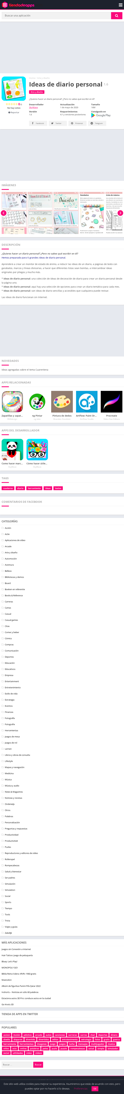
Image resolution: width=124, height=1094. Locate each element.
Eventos (9, 705)
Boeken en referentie (15, 589)
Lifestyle (9, 761)
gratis (106, 1039)
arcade (38, 1034)
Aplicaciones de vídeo (15, 540)
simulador (113, 1048)
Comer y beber (12, 632)
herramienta (34, 488)
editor (55, 1039)
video (29, 1053)
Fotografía (10, 718)
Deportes (9, 656)
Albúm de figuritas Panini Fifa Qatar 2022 (21, 986)
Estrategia (9, 699)
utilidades (18, 1053)
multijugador (97, 1043)
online (23, 1048)
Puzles (8, 847)
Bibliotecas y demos (14, 577)
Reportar (14, 112)
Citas (7, 626)
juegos (62, 1043)
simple (101, 1048)
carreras (72, 1034)
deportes (102, 1034)
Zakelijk (8, 932)
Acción (8, 527)
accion (6, 1034)
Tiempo (8, 908)
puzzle (64, 1048)
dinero (114, 1034)
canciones (60, 1034)
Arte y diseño (43, 78)
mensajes (83, 1043)
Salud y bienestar (13, 871)
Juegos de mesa (12, 736)
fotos (97, 1039)
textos (58, 488)
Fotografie (10, 724)
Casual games (11, 620)
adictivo (28, 1034)
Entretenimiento (13, 687)
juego (53, 1043)
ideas (48, 488)
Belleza (8, 570)
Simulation (10, 889)
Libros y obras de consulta (17, 754)
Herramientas (11, 730)
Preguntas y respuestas (16, 828)
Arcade (8, 546)
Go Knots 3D (8, 1004)
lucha (72, 1043)
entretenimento (70, 1039)
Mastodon (7, 979)
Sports (8, 902)
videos (38, 1053)
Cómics (8, 638)
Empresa (9, 675)
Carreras (9, 601)
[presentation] (3, 213)
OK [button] (94, 1088)
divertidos (44, 1039)
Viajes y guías (11, 926)
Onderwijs (10, 804)
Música (8, 779)
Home (32, 78)
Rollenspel (10, 859)
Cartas (8, 607)
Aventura (9, 564)
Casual (8, 613)
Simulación (10, 883)
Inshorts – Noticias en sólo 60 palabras (20, 992)
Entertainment (12, 681)
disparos (18, 1039)
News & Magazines (14, 791)
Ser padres (10, 877)
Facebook (39, 123)
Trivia (7, 920)
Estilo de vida (11, 693)
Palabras (9, 816)
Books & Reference (14, 595)
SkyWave (33, 107)
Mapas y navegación (14, 767)
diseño (6, 1039)
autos (48, 1034)
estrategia (86, 1039)
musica (111, 1043)
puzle (54, 1048)
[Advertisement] (62, 47)
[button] (116, 15)
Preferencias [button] (81, 1088)
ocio (14, 1048)
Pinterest (79, 123)
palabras (34, 1048)
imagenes (41, 1043)
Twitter (58, 123)
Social (7, 896)
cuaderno (8, 488)
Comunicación (12, 650)
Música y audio (12, 785)
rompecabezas (77, 1048)
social (6, 1053)
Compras (9, 644)
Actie (7, 534)
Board (8, 583)
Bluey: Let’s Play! (9, 961)
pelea (45, 1048)
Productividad (11, 834)
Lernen (8, 748)
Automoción (11, 558)
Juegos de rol (11, 742)
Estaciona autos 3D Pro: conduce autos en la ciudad (26, 998)
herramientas (26, 1043)
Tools (7, 914)
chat (92, 1034)
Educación (10, 662)
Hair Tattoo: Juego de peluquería (17, 955)
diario (20, 488)
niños (6, 1048)
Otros (7, 810)
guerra (116, 1039)
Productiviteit (11, 840)
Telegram (98, 123)
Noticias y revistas (13, 797)
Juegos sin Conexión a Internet (16, 949)
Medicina (9, 773)
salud (91, 1048)
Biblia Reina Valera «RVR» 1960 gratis (19, 973)
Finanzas (9, 712)
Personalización (12, 822)
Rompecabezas (12, 865)
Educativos (10, 669)
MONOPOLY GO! (10, 967)
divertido (30, 1039)
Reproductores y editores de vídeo (21, 853)
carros (83, 1034)
